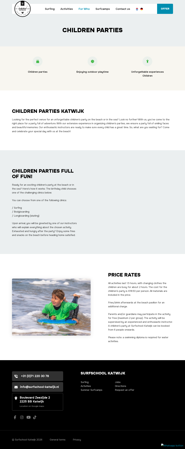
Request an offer (124, 390)
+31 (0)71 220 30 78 (34, 376)
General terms (57, 439)
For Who (84, 9)
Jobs (118, 382)
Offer (165, 8)
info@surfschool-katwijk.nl (39, 387)
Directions (120, 386)
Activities (66, 9)
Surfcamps (103, 9)
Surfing (50, 9)
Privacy (77, 439)
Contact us (123, 9)
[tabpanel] (51, 307)
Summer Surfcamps (91, 390)
